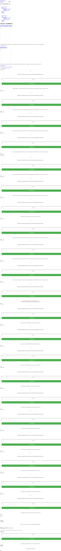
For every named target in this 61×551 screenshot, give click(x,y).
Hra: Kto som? (3, 47)
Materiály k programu (6, 10)
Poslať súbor (2, 531)
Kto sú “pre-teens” (4, 15)
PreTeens (1, 2)
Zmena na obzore (4, 8)
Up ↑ (8, 68)
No (3, 528)
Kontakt (3, 20)
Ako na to (5, 9)
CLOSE (1, 520)
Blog (2, 11)
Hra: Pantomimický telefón (6, 25)
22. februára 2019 (2, 45)
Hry (2, 7)
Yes (1, 528)
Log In (3, 12)
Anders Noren (5, 68)
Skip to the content (2, 0)
